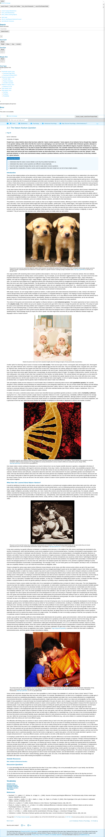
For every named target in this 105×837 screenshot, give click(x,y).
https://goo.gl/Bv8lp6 (22, 690)
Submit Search (4, 31)
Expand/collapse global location (97, 123)
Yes (24, 825)
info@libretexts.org (84, 834)
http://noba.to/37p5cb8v (58, 628)
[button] (5, 94)
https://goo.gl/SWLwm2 (55, 546)
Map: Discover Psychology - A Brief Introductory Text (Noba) (77, 123)
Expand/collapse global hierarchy (8, 124)
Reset (2, 41)
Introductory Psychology (50, 123)
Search (9, 120)
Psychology (36, 123)
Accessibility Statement (56, 834)
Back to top (9, 820)
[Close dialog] (1, 109)
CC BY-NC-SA (68, 817)
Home (14, 123)
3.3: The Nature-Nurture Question (22, 817)
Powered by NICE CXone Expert (29, 831)
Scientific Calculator (8, 82)
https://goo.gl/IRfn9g (15, 463)
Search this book (4, 26)
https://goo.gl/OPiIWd (79, 269)
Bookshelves (24, 123)
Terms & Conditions (44, 834)
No (30, 825)
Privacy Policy (35, 834)
